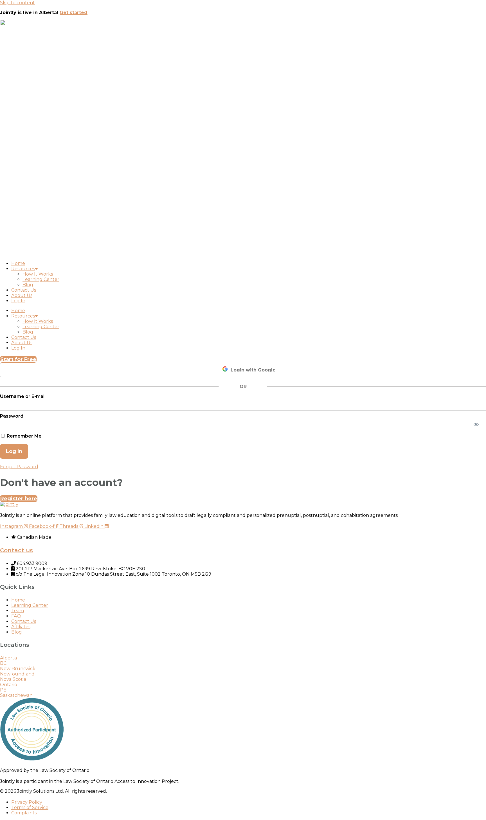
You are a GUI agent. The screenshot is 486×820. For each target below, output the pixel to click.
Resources (23, 268)
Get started (73, 12)
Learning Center (40, 279)
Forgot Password (19, 466)
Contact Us (23, 290)
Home (18, 263)
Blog (27, 284)
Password (11, 416)
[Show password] (476, 424)
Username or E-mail (23, 396)
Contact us (16, 550)
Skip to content (17, 2)
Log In (18, 300)
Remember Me (24, 435)
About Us (21, 295)
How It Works (37, 274)
